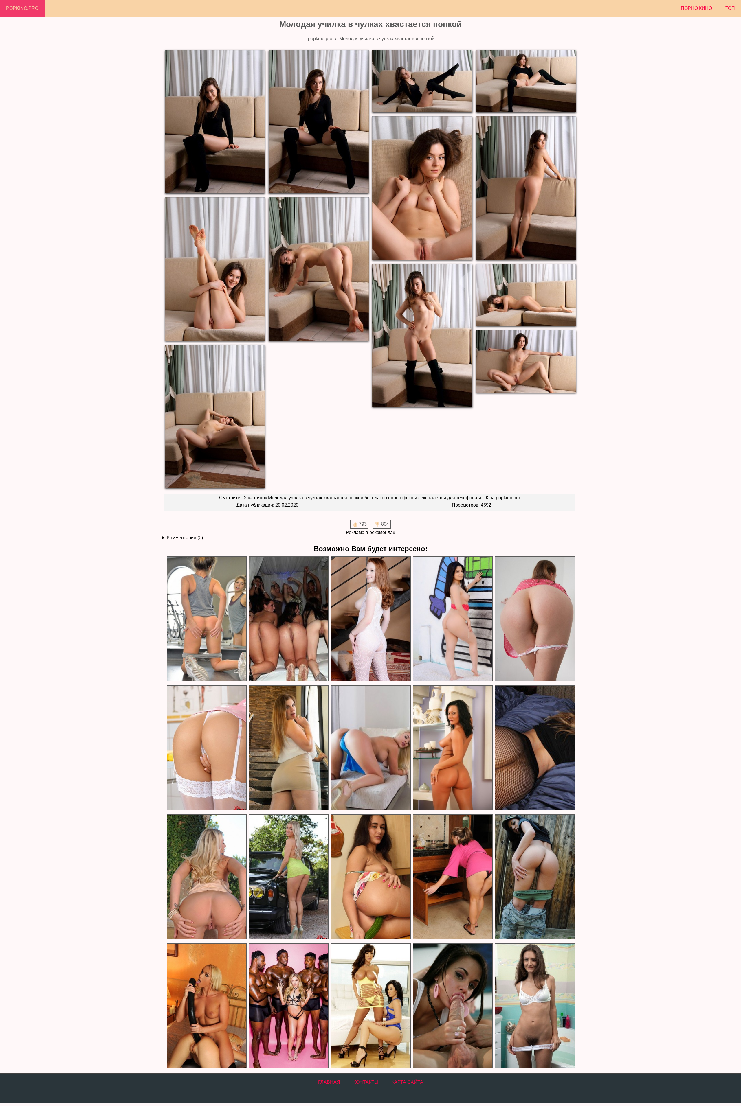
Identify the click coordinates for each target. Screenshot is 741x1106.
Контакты (365, 1082)
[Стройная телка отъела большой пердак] (452, 619)
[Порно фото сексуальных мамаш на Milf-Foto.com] (370, 1006)
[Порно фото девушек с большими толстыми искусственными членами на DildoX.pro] (206, 1006)
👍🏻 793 (359, 524)
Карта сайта (407, 1082)
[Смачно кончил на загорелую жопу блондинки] (370, 748)
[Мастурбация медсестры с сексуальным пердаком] (206, 748)
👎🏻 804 (381, 524)
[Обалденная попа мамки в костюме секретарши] (452, 748)
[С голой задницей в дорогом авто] (288, 877)
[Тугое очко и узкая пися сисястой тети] (206, 877)
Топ (730, 8)
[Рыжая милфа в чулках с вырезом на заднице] (370, 619)
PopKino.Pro (22, 8)
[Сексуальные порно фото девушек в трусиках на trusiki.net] (534, 1006)
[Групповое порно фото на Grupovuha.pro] (288, 1006)
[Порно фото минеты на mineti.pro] (452, 1006)
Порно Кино (696, 8)
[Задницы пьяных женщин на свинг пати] (288, 619)
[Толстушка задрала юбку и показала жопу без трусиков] (288, 748)
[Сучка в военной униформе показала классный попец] (534, 877)
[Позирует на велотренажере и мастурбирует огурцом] (206, 619)
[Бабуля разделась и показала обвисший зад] (534, 748)
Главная (329, 1082)
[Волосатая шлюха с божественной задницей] (534, 619)
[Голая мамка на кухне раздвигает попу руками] (452, 877)
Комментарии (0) (185, 537)
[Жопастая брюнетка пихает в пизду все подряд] (370, 877)
